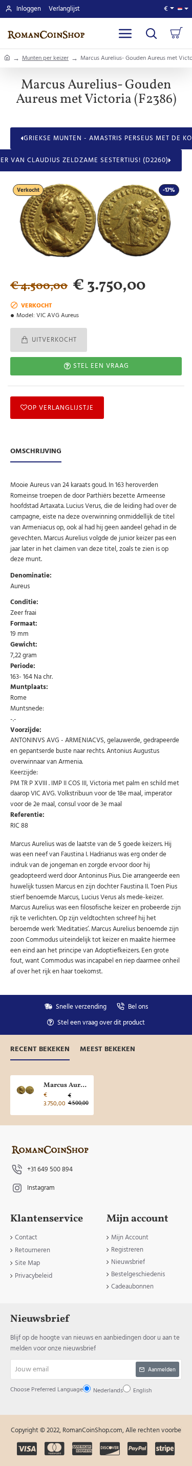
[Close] (151, 641)
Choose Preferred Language (80, 738)
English (97, 763)
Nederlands (71, 763)
